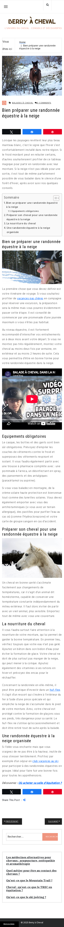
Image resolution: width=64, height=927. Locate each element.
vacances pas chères (30, 298)
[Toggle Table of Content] (54, 198)
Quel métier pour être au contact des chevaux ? (31, 872)
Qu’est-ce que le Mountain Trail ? (29, 880)
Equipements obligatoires (25, 211)
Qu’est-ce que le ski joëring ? (26, 897)
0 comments (44, 103)
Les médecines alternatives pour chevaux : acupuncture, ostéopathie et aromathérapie (30, 860)
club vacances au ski (45, 761)
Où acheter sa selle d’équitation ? (40, 783)
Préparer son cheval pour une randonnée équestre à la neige (31, 217)
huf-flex (55, 690)
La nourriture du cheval (21, 224)
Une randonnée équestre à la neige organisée (28, 230)
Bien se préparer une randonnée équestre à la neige (32, 205)
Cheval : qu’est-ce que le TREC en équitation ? (29, 888)
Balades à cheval (22, 103)
